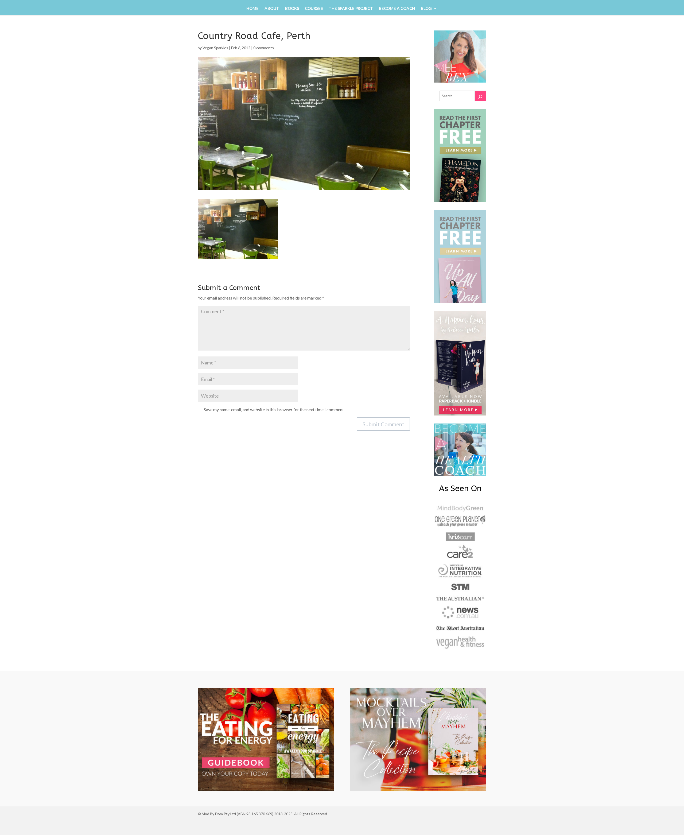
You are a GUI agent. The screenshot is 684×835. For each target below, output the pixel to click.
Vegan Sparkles (215, 47)
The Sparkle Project (351, 8)
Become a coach (397, 8)
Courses (314, 8)
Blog (426, 8)
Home (252, 8)
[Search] (480, 96)
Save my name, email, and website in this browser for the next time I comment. (274, 409)
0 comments (263, 47)
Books (292, 8)
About (272, 8)
